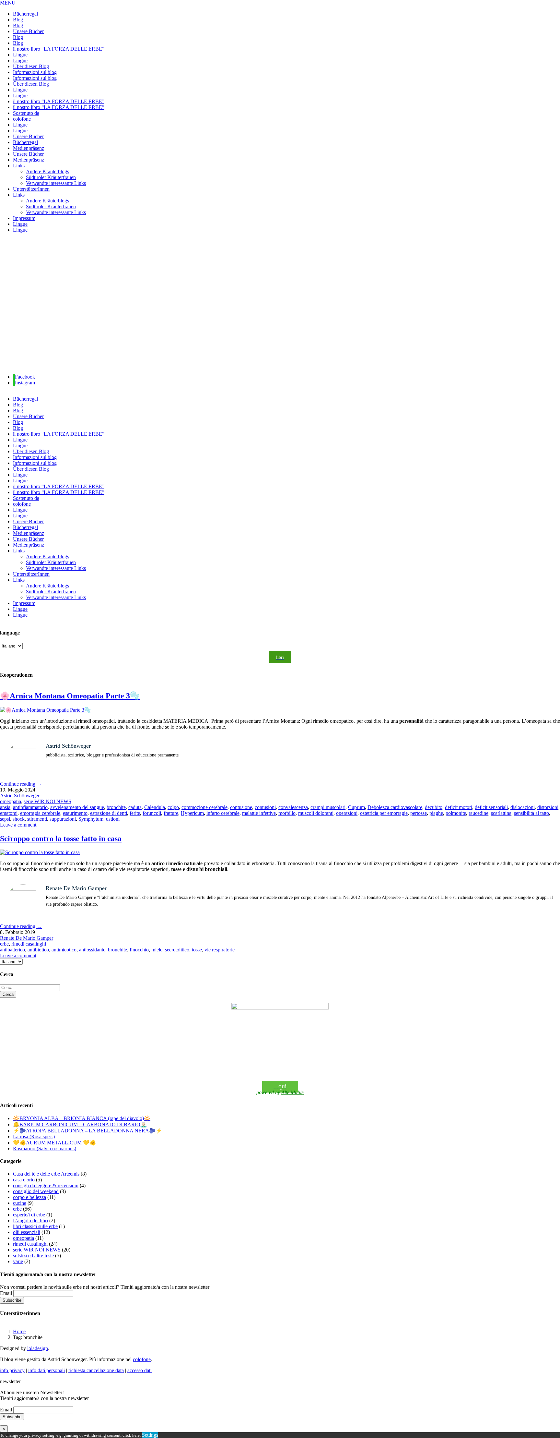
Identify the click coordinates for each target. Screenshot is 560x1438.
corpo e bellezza (29, 1197)
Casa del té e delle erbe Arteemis (46, 1174)
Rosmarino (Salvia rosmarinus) (44, 1148)
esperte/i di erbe (29, 1214)
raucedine (478, 813)
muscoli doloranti (315, 813)
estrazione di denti (108, 813)
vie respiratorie (219, 949)
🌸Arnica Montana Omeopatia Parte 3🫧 (70, 696)
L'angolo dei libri (30, 1220)
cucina (19, 1203)
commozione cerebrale (204, 807)
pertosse (418, 813)
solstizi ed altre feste (33, 1255)
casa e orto (24, 1179)
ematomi (9, 813)
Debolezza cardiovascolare (395, 807)
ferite (135, 813)
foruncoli (152, 813)
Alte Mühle (292, 1092)
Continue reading (21, 784)
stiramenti (37, 819)
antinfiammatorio (30, 807)
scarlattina (501, 813)
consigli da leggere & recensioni (45, 1185)
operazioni (346, 813)
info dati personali (46, 1370)
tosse (197, 949)
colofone (142, 1359)
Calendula (154, 807)
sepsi (5, 819)
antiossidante (92, 949)
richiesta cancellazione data (96, 1370)
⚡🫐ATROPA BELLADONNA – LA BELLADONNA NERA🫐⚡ (87, 1130)
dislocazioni (522, 807)
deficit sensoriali (491, 807)
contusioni (265, 807)
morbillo (287, 813)
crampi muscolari (327, 807)
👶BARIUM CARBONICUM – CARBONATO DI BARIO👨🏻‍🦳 (80, 1124)
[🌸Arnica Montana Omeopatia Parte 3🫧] (45, 710)
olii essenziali (26, 1232)
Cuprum (356, 807)
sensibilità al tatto (531, 813)
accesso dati (139, 1370)
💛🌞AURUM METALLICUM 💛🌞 (54, 1142)
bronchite (116, 807)
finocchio (139, 949)
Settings (150, 1435)
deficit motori (458, 807)
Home (19, 1331)
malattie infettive (259, 813)
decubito (433, 807)
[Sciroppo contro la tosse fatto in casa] (40, 852)
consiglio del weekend (36, 1191)
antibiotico (38, 949)
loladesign (37, 1348)
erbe (4, 944)
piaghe (436, 813)
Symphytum (90, 819)
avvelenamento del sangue (77, 807)
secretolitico (177, 949)
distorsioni (547, 807)
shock (19, 819)
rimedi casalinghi (28, 944)
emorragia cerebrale (40, 813)
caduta (135, 807)
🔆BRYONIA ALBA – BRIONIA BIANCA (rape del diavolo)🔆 (81, 1118)
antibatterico (12, 949)
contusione (241, 807)
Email (6, 1293)
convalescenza (293, 807)
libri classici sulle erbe (35, 1226)
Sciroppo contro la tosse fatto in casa (61, 838)
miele (156, 949)
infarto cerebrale (222, 813)
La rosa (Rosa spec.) (34, 1136)
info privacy (12, 1370)
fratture (171, 813)
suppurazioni (63, 819)
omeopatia (10, 801)
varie (18, 1261)
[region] (280, 303)
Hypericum (192, 813)
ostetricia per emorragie (384, 813)
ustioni (113, 819)
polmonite (456, 813)
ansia (5, 807)
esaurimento (75, 813)
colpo (173, 807)
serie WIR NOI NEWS (47, 801)
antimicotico (64, 949)
